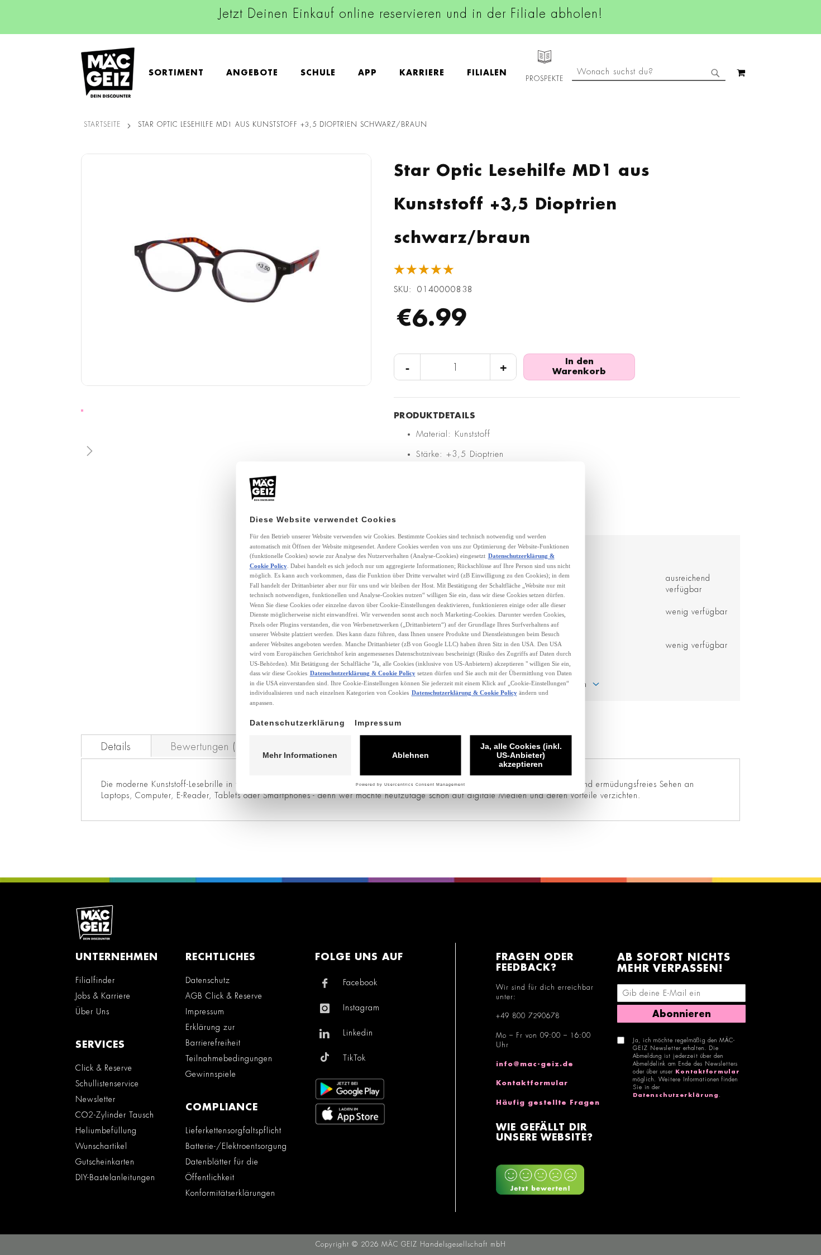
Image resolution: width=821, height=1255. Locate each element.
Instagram (361, 1007)
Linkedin (358, 1033)
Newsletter (95, 1099)
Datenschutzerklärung (676, 1095)
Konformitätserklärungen (230, 1193)
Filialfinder (95, 980)
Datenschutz (207, 980)
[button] (226, 453)
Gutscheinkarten (105, 1162)
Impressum (205, 1011)
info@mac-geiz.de (535, 1064)
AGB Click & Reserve (223, 996)
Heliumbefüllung (106, 1130)
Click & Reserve (103, 1068)
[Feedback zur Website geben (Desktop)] (551, 1175)
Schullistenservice (107, 1083)
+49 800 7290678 (528, 1016)
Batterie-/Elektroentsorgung (236, 1146)
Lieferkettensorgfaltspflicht (233, 1130)
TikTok (354, 1058)
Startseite (102, 124)
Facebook (360, 982)
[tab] (116, 745)
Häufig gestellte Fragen (548, 1102)
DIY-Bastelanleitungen (115, 1177)
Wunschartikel (101, 1146)
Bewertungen (206, 747)
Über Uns (92, 1011)
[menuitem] (182, 73)
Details (116, 747)
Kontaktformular (532, 1083)
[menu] (333, 73)
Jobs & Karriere (103, 996)
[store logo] (108, 72)
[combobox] (648, 72)
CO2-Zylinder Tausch (114, 1115)
